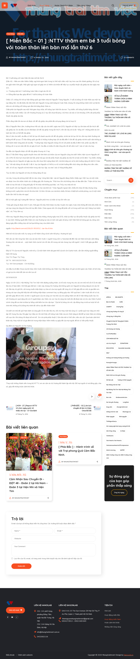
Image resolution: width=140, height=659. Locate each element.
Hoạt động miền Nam (112, 619)
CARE (121, 302)
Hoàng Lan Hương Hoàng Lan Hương (117, 358)
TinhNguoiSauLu (111, 421)
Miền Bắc (21, 34)
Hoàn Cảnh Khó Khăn (119, 206)
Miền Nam (119, 218)
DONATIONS (124, 343)
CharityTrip (119, 307)
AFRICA (108, 297)
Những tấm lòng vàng (112, 627)
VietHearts (109, 436)
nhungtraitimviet (18, 57)
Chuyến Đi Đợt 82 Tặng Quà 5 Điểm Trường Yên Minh (117, 322)
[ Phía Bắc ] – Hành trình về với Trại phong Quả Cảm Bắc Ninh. (77, 450)
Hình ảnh (107, 611)
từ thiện (122, 431)
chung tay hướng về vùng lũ (115, 311)
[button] (113, 5)
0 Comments (129, 58)
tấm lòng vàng (111, 431)
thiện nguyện (110, 416)
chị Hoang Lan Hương (113, 329)
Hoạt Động (10, 34)
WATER (122, 450)
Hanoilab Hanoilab (124, 348)
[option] (29, 469)
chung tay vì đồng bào (113, 316)
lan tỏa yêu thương (112, 402)
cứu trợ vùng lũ (111, 343)
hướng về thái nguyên (125, 380)
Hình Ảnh (119, 202)
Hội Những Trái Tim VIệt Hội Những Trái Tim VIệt (118, 391)
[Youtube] (12, 617)
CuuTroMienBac (111, 334)
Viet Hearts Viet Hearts (114, 440)
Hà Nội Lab (109, 380)
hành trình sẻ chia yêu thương (115, 375)
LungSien (126, 402)
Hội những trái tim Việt (113, 385)
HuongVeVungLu (111, 362)
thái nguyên (123, 416)
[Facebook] (7, 617)
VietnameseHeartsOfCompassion (117, 445)
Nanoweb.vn (128, 655)
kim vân (108, 397)
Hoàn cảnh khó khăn (111, 622)
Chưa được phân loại (119, 198)
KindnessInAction (121, 397)
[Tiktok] (16, 617)
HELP (107, 353)
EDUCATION (110, 348)
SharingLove (127, 412)
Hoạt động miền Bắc (112, 615)
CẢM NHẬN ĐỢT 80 (112, 338)
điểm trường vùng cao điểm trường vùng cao (119, 456)
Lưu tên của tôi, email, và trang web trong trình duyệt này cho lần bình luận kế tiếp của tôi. (48, 558)
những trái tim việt (112, 412)
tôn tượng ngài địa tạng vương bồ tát (118, 426)
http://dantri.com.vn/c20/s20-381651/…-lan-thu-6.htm (32, 228)
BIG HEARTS (119, 297)
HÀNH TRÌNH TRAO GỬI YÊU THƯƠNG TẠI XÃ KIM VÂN (118, 368)
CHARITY (109, 307)
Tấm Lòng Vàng (119, 222)
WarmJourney (111, 450)
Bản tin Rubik (110, 302)
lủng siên (109, 407)
